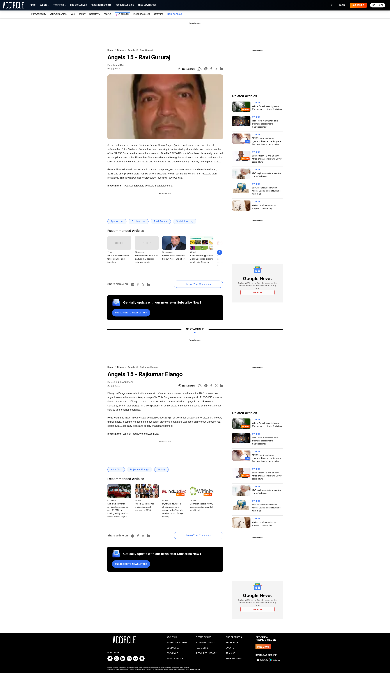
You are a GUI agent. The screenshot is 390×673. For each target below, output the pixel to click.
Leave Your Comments (198, 284)
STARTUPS (158, 14)
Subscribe (358, 5)
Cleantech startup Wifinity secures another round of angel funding (201, 507)
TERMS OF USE (203, 637)
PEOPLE (107, 14)
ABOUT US (172, 637)
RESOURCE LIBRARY (206, 653)
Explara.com (138, 221)
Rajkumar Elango (139, 469)
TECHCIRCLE (232, 642)
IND (373, 5)
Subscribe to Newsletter (131, 312)
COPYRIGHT (172, 653)
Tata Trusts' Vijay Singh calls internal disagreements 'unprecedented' (265, 123)
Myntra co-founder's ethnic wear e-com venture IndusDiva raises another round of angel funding (173, 510)
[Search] (332, 5)
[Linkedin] (221, 69)
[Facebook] (211, 69)
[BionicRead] (199, 69)
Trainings (58, 5)
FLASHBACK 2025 (141, 14)
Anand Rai (118, 65)
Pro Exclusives (78, 5)
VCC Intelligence (125, 5)
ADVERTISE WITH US (177, 642)
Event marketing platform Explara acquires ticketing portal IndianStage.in (201, 258)
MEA (381, 5)
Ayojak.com (117, 221)
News (32, 5)
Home (110, 50)
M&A (73, 14)
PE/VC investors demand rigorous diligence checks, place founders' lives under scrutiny (266, 141)
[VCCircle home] (13, 5)
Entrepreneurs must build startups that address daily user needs (146, 258)
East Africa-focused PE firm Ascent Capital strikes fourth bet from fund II (266, 190)
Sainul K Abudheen (122, 382)
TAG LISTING (202, 648)
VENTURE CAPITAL (58, 14)
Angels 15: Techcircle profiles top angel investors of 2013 (144, 507)
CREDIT (82, 14)
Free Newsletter (147, 5)
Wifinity (161, 469)
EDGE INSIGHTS (234, 658)
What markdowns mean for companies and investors (118, 258)
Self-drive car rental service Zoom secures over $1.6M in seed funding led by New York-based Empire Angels (118, 510)
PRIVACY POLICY (175, 658)
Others (120, 50)
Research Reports (101, 5)
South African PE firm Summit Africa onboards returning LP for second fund (267, 159)
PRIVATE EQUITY (38, 14)
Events (43, 5)
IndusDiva (116, 469)
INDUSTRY (94, 14)
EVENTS (230, 648)
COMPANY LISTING (205, 642)
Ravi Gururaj (161, 221)
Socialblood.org (184, 221)
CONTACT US (173, 648)
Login (342, 5)
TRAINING (230, 653)
